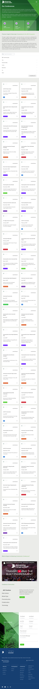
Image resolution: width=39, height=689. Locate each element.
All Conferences (22, 668)
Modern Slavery (30, 676)
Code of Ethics (30, 674)
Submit (22, 644)
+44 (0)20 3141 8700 (31, 660)
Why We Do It (4, 670)
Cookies (29, 672)
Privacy (29, 670)
